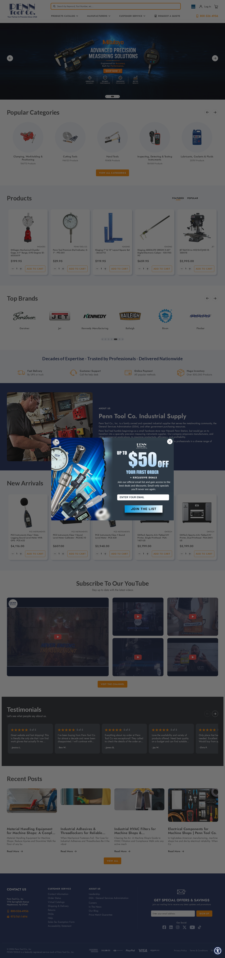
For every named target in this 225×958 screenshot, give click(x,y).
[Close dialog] (169, 441)
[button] (143, 511)
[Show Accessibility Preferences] (218, 951)
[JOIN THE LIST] (143, 511)
